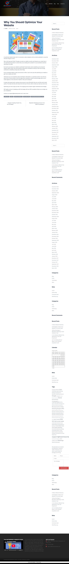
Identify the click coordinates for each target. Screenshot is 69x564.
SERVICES (50, 3)
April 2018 (54, 122)
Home (46, 3)
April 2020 (54, 74)
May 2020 (54, 72)
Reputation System (58, 417)
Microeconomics (56, 406)
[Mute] (20, 550)
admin (6, 28)
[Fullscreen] (21, 550)
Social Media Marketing (57, 427)
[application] (13, 545)
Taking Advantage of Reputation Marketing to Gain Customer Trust (58, 40)
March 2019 (54, 100)
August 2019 (54, 90)
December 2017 (55, 130)
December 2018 (55, 106)
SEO (53, 421)
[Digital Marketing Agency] (7, 3)
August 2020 (54, 66)
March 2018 (54, 124)
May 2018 (54, 120)
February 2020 (55, 78)
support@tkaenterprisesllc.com (37, 96)
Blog (55, 3)
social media (60, 421)
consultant (6, 96)
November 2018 (55, 108)
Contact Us (62, 3)
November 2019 (55, 84)
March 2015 (54, 140)
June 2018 (54, 118)
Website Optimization (56, 442)
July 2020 (54, 68)
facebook (62, 394)
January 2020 (55, 80)
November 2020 (55, 60)
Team (58, 3)
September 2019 (55, 88)
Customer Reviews (55, 389)
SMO (55, 421)
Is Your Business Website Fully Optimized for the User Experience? (58, 44)
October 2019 (55, 86)
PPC (63, 408)
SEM (61, 419)
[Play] (5, 550)
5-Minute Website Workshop (57, 32)
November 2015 (55, 138)
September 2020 (55, 64)
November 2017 (55, 132)
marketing (55, 402)
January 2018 (54, 128)
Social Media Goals (60, 425)
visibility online (54, 440)
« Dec (53, 368)
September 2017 (55, 136)
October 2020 (55, 62)
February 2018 (55, 126)
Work (53, 282)
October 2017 (54, 134)
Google (11, 96)
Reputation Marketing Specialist (58, 414)
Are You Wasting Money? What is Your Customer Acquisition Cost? (57, 49)
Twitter (61, 438)
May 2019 (54, 96)
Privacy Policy (38, 562)
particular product (18, 96)
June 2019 (54, 94)
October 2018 (55, 110)
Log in (53, 290)
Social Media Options (56, 430)
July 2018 (54, 116)
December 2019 (55, 82)
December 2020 (55, 58)
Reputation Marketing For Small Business (57, 410)
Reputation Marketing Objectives (58, 411)
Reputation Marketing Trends (56, 416)
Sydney (28, 559)
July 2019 (54, 92)
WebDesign (61, 440)
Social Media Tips (58, 433)
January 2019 (54, 104)
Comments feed (55, 294)
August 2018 (54, 114)
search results (57, 419)
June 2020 (54, 70)
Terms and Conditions (32, 562)
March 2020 (54, 76)
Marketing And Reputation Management (57, 405)
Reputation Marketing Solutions (57, 413)
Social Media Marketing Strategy (58, 429)
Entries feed (54, 292)
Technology (54, 280)
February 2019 (55, 102)
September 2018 (55, 112)
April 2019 (54, 98)
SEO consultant (26, 96)
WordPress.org (55, 296)
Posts (53, 278)
